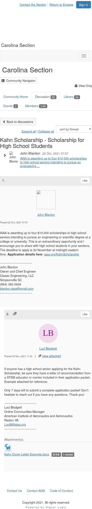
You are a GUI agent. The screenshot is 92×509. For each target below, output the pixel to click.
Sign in (83, 5)
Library (71, 96)
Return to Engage (61, 4)
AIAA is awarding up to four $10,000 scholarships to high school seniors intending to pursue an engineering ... (53, 162)
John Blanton (46, 214)
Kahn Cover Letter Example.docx (27, 454)
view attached (51, 356)
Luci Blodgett (48, 348)
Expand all (29, 131)
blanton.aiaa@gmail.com (17, 288)
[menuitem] (34, 4)
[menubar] (47, 4)
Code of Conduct (61, 490)
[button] (5, 155)
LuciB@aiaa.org (15, 424)
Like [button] (85, 180)
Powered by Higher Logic (46, 507)
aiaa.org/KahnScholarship (61, 254)
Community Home (15, 96)
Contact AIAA (36, 490)
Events (9, 106)
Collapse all (46, 131)
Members (35, 106)
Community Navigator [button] (20, 80)
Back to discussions (19, 121)
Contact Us (14, 490)
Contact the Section (33, 4)
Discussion (45, 96)
